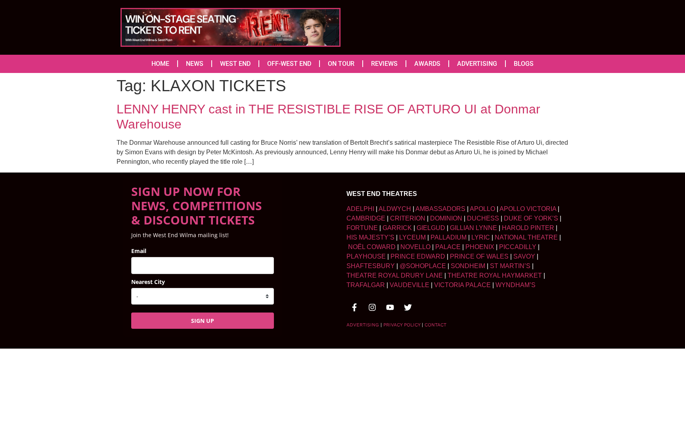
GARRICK (397, 227)
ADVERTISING (477, 63)
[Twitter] (408, 307)
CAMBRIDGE (365, 218)
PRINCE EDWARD (417, 256)
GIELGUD (431, 227)
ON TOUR (341, 63)
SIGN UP (202, 320)
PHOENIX (479, 247)
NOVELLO (415, 247)
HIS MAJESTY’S (370, 237)
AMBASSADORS (440, 208)
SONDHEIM (468, 266)
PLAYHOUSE (366, 256)
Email (138, 251)
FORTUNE (362, 227)
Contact (435, 325)
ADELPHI (360, 208)
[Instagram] (372, 307)
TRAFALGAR (365, 285)
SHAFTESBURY (370, 266)
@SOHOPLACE (423, 266)
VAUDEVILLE (409, 285)
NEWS (194, 63)
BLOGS (524, 63)
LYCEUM (412, 237)
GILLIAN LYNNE (473, 227)
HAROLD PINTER (528, 227)
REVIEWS (384, 63)
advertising (362, 325)
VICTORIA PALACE (462, 285)
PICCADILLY (517, 247)
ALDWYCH (395, 208)
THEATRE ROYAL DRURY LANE (394, 275)
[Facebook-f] (354, 307)
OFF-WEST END (289, 63)
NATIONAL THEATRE (526, 237)
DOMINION (446, 218)
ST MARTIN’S (510, 266)
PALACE (448, 247)
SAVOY (524, 256)
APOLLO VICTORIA (527, 208)
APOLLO (482, 208)
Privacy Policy (401, 325)
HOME (160, 63)
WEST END (235, 63)
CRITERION (407, 218)
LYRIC (480, 237)
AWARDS (427, 63)
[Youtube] (390, 307)
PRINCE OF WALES (479, 256)
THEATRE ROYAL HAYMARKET (495, 275)
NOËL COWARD (372, 247)
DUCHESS (483, 218)
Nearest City (148, 282)
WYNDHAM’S (516, 285)
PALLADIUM (449, 237)
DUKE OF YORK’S (531, 218)
